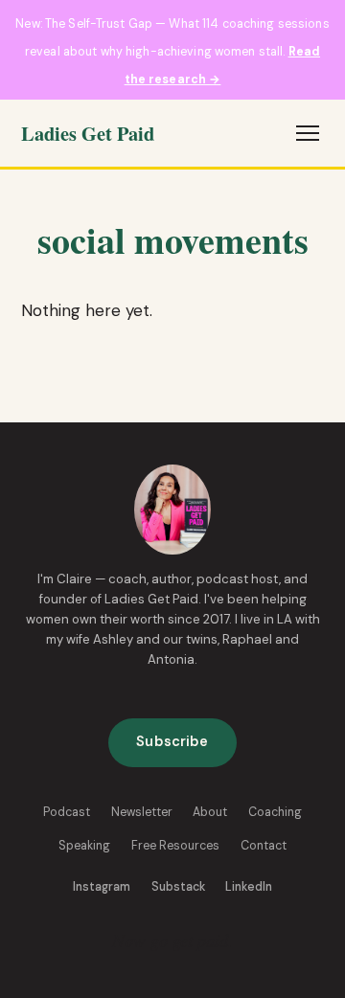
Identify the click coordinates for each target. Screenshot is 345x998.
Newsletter (141, 812)
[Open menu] (307, 133)
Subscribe (172, 742)
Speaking (84, 845)
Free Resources (175, 845)
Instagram (101, 887)
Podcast (66, 812)
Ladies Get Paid (87, 133)
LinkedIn (248, 887)
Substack (178, 887)
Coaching (275, 812)
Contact (264, 845)
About (210, 812)
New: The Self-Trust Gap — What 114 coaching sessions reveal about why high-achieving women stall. (172, 51)
